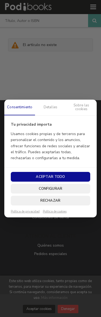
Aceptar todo (50, 176)
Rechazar (50, 200)
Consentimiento (19, 107)
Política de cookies (55, 212)
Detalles (50, 107)
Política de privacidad (25, 212)
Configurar (50, 188)
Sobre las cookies (81, 107)
